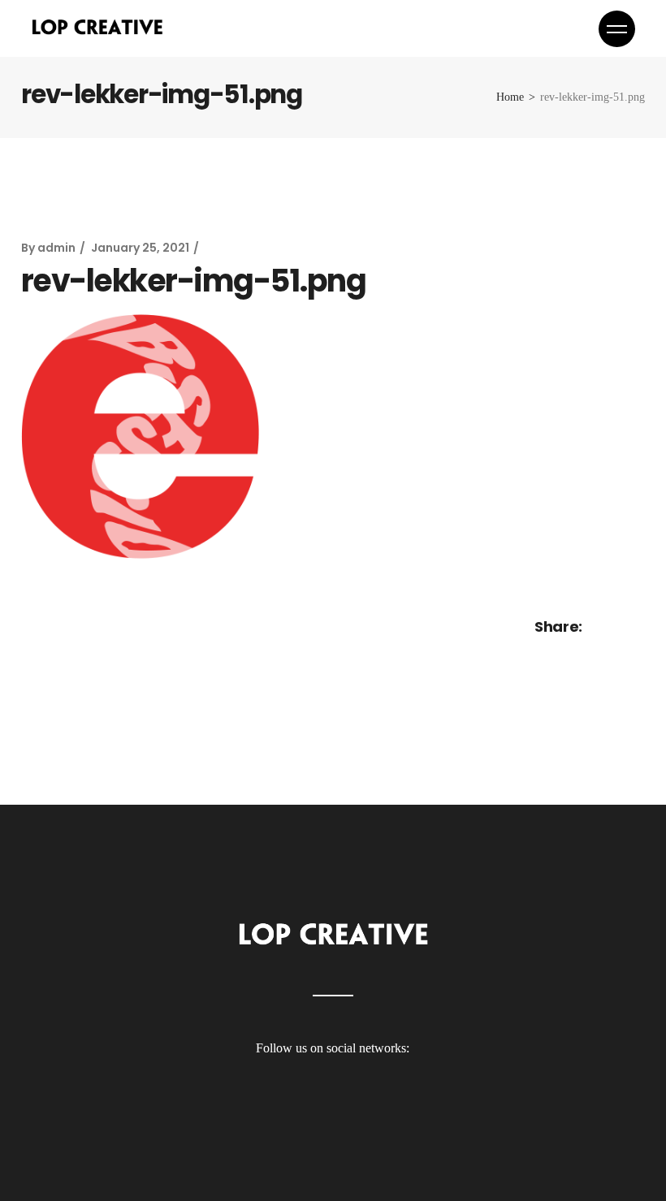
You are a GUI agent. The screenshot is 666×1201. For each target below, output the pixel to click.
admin (56, 248)
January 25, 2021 (140, 248)
